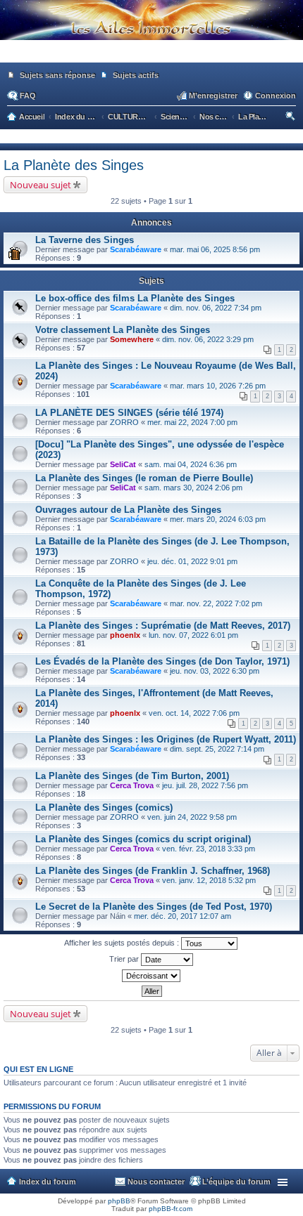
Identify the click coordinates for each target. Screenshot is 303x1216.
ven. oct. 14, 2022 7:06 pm (194, 713)
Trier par (125, 959)
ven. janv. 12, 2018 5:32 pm (209, 880)
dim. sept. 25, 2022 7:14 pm (217, 749)
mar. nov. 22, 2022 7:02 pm (216, 603)
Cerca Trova (132, 785)
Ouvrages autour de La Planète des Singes (128, 509)
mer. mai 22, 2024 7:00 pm (192, 422)
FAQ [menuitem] (28, 95)
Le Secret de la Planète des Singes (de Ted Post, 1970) (153, 906)
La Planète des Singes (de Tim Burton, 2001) (132, 776)
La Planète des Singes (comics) (104, 807)
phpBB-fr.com (170, 1208)
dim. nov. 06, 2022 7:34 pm (215, 307)
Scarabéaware (135, 249)
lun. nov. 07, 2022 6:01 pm (193, 635)
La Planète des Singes (74, 165)
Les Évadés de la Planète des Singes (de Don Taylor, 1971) (162, 661)
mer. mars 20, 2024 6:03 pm (218, 519)
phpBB (119, 1201)
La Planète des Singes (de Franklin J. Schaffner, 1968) (152, 870)
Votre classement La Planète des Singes (122, 330)
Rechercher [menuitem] (291, 118)
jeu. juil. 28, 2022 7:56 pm (205, 785)
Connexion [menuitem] (275, 95)
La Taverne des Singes (84, 240)
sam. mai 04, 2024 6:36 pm (190, 464)
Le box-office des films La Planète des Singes (135, 298)
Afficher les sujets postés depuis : (122, 943)
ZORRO (124, 422)
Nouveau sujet (40, 184)
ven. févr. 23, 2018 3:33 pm (208, 848)
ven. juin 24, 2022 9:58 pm (192, 817)
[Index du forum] (151, 56)
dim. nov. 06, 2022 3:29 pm (208, 339)
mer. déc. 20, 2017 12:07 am (182, 916)
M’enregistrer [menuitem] (213, 95)
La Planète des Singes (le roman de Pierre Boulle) (144, 478)
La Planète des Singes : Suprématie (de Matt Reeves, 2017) (162, 625)
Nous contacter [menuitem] (156, 1181)
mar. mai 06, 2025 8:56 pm (215, 249)
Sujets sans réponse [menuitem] (57, 75)
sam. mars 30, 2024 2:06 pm (193, 487)
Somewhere (132, 339)
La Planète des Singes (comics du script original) (143, 839)
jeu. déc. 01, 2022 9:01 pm (192, 561)
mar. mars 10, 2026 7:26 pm (218, 385)
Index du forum (47, 1181)
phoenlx (125, 635)
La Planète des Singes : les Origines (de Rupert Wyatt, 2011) (165, 739)
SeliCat (123, 464)
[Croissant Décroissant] (151, 975)
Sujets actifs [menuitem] (136, 75)
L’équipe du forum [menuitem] (236, 1181)
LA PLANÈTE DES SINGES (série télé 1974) (129, 412)
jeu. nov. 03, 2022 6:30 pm (214, 671)
